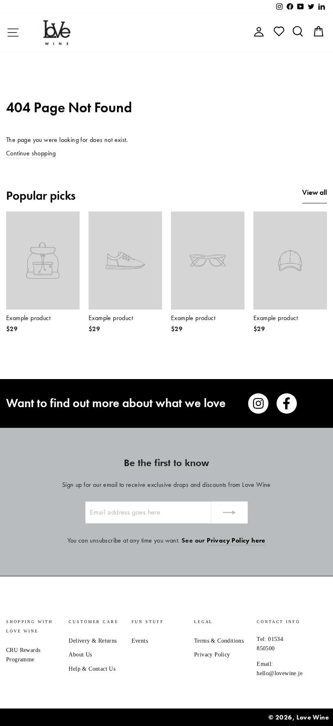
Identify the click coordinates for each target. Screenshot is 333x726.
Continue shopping (31, 153)
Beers (163, 32)
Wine (138, 32)
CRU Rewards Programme (23, 655)
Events (140, 641)
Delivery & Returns (93, 641)
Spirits (188, 32)
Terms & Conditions (219, 641)
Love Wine (312, 717)
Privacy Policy (212, 655)
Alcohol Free (227, 32)
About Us (80, 655)
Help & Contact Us (92, 669)
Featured (108, 32)
